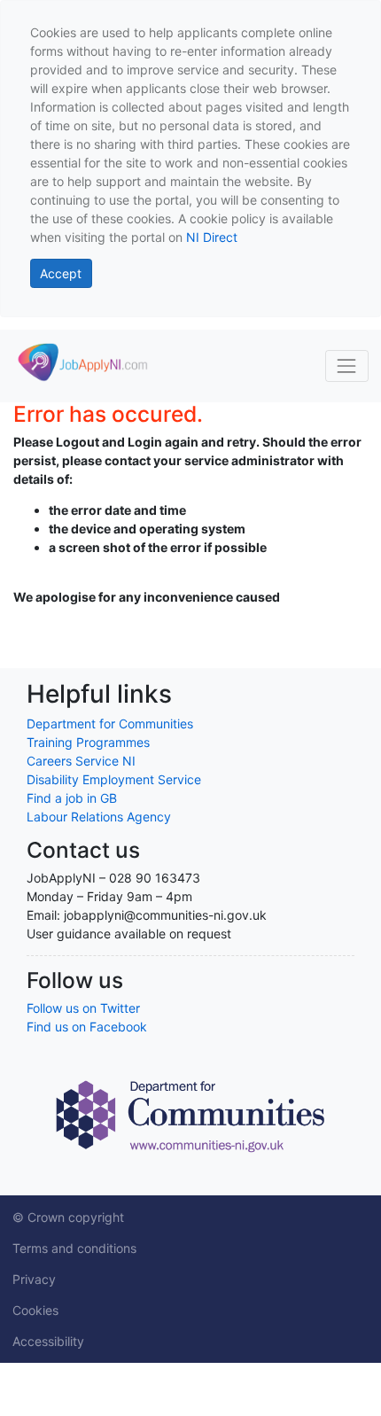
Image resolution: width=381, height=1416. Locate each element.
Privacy (34, 1279)
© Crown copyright (68, 1217)
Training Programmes (88, 742)
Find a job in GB (72, 797)
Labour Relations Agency (99, 816)
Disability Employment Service (114, 779)
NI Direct (211, 237)
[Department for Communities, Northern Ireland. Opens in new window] (190, 1114)
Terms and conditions (74, 1248)
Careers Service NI (81, 760)
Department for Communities (110, 723)
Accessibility (48, 1341)
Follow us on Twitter (83, 1007)
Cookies (35, 1310)
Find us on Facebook (87, 1026)
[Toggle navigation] (347, 365)
